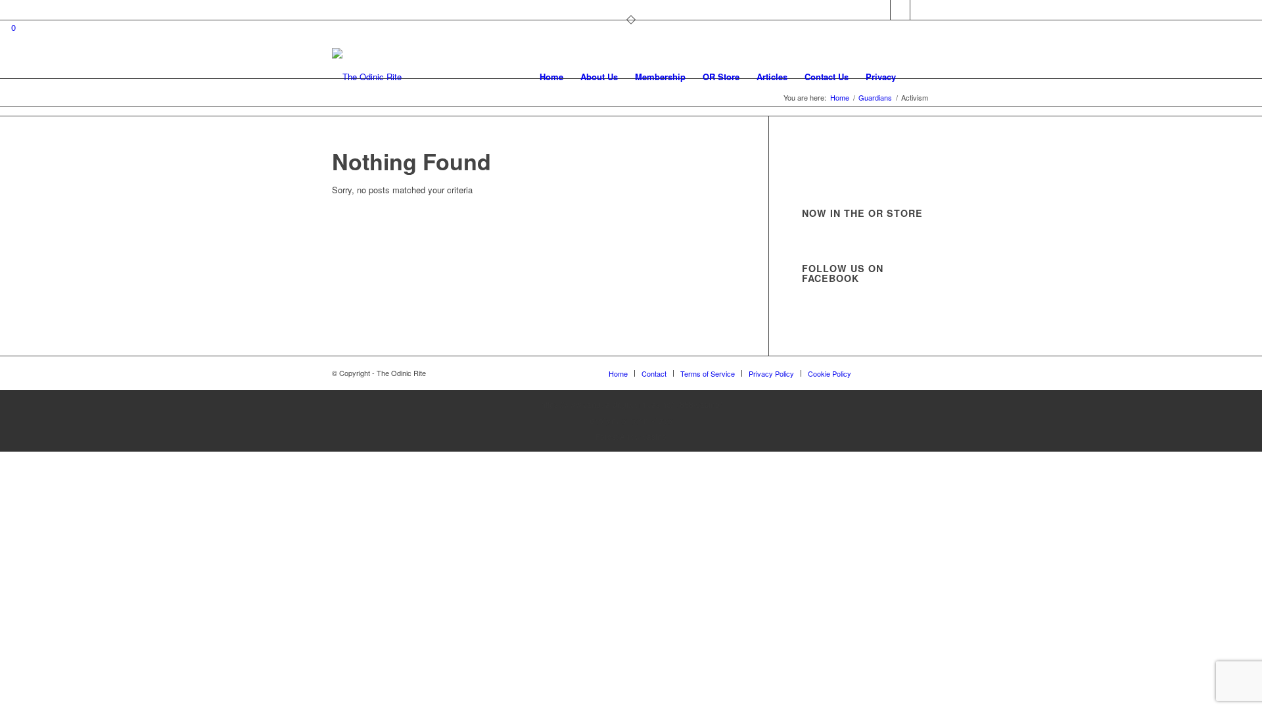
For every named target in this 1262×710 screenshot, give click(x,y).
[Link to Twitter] (880, 10)
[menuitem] (551, 77)
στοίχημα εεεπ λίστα (631, 420)
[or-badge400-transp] (367, 77)
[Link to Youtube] (920, 10)
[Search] (917, 77)
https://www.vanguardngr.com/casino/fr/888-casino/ (631, 404)
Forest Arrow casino (631, 436)
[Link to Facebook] (900, 10)
